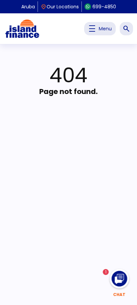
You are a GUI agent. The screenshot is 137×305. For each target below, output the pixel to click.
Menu (100, 28)
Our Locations (60, 6)
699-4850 (104, 6)
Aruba (28, 6)
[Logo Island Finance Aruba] (22, 28)
